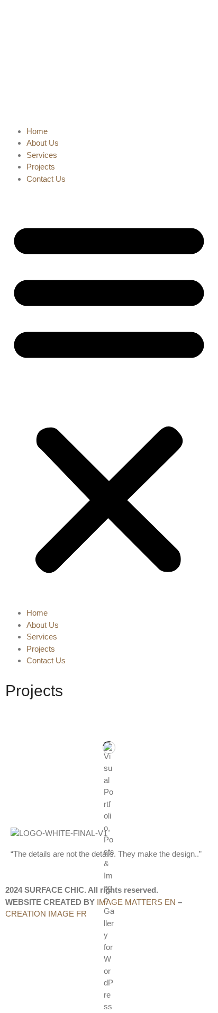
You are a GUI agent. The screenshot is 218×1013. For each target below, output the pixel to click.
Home (37, 131)
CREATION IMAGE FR (46, 913)
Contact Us (46, 178)
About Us (42, 142)
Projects (40, 166)
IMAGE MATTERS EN (136, 902)
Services (41, 154)
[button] (109, 396)
